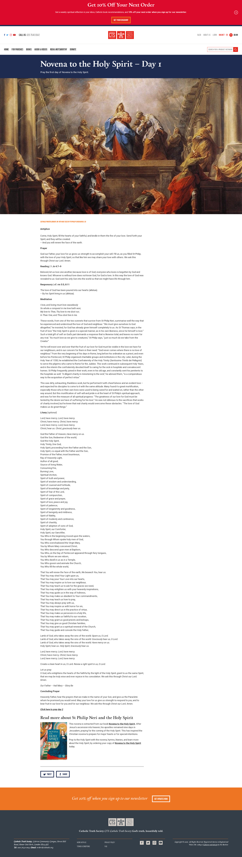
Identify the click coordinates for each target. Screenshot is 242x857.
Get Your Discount (121, 20)
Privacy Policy (110, 842)
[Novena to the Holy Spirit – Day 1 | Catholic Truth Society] (121, 35)
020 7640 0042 (29, 34)
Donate (73, 49)
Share (64, 774)
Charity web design (210, 844)
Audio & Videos (40, 49)
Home (6, 49)
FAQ (106, 846)
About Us (206, 35)
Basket (228, 35)
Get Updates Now (161, 799)
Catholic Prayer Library (48, 222)
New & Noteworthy (58, 49)
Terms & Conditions (83, 846)
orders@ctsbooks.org (42, 847)
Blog (199, 35)
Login (215, 35)
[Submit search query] (235, 49)
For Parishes (17, 49)
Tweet (49, 774)
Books (29, 49)
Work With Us (81, 842)
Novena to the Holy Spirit (122, 724)
